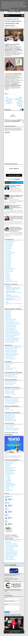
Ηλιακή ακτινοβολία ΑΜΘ (10, 559)
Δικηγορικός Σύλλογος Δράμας (11, 353)
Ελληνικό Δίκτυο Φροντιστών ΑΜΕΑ (12, 322)
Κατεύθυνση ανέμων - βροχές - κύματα (13, 540)
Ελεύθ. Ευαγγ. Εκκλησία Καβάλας (12, 400)
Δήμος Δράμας (8, 265)
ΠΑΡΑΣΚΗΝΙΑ (8, 481)
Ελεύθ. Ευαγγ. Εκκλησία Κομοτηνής (12, 398)
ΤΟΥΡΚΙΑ (7, 487)
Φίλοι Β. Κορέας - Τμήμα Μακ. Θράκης (12, 428)
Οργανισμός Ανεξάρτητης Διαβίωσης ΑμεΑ (13, 323)
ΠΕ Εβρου (7, 272)
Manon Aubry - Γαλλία (9, 418)
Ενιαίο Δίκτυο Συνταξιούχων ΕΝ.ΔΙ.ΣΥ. (12, 389)
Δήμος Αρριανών (9, 248)
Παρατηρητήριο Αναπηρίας (10, 325)
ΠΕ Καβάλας (8, 277)
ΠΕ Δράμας (8, 278)
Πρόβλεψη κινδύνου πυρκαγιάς (11, 555)
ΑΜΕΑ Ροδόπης (8, 311)
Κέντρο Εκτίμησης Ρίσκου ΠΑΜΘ (12, 546)
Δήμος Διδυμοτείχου (9, 242)
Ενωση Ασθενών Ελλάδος (10, 329)
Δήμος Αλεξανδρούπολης (10, 241)
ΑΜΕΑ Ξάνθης (8, 313)
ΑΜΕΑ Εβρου (8, 312)
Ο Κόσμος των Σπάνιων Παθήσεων (12, 332)
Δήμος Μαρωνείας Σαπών (10, 252)
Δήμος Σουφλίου (9, 247)
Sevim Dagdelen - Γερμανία (10, 417)
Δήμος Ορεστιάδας (9, 244)
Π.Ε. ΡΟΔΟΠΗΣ (8, 480)
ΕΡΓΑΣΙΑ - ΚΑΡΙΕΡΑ (9, 471)
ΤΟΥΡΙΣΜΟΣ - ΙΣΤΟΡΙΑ (10, 486)
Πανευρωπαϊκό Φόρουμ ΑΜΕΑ (11, 326)
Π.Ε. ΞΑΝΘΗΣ (8, 479)
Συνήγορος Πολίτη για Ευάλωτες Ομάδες (13, 333)
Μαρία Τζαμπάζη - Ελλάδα (9, 414)
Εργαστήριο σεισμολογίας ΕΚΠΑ (11, 553)
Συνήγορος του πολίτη (10, 392)
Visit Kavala (8, 365)
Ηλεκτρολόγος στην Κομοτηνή (11, 381)
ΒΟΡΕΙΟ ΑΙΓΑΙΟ (8, 464)
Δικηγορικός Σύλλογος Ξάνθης (11, 350)
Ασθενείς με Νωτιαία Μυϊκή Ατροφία (12, 340)
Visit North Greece (9, 369)
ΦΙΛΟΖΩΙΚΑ (8, 489)
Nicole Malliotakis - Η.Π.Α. (10, 415)
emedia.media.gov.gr (8, 577)
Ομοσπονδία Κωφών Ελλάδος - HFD (12, 335)
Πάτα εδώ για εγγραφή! (14, 175)
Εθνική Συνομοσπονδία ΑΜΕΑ (11, 319)
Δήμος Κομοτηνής (9, 251)
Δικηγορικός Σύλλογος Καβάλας (11, 351)
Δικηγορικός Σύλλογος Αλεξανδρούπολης (13, 347)
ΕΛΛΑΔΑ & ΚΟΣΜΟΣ (9, 469)
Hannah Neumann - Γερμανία (10, 419)
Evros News (8, 286)
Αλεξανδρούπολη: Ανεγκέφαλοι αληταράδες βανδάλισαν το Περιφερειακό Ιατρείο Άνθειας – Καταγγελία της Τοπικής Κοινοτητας (13, 288)
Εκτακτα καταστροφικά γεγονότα (11, 552)
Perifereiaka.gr (7, 631)
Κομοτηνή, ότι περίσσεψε (10, 425)
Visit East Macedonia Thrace (11, 368)
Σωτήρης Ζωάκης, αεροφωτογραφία (11, 374)
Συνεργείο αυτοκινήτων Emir (11, 383)
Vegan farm (8, 408)
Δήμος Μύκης (8, 255)
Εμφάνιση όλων (21, 306)
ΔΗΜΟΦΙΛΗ (8, 182)
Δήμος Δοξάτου (8, 267)
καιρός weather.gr (8, 532)
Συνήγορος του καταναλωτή (11, 393)
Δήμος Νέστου (8, 261)
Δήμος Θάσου (8, 264)
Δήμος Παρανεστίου (9, 269)
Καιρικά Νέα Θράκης (9, 549)
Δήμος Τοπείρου (8, 258)
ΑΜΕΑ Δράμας (8, 316)
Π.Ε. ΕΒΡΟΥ (8, 476)
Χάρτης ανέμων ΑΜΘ (9, 557)
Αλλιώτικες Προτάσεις (9, 384)
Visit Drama (8, 366)
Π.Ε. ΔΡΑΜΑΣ (8, 474)
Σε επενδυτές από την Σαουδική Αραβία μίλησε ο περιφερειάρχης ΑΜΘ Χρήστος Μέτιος (13, 22)
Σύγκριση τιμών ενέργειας (10, 391)
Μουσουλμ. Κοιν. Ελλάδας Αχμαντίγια (12, 401)
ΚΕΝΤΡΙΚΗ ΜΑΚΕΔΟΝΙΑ (10, 473)
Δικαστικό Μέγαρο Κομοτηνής (11, 355)
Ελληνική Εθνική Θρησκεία (10, 403)
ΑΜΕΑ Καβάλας (8, 315)
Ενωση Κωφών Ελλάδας (10, 336)
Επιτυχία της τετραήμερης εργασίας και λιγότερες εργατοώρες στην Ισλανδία (16, 196)
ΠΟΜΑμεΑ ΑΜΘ (8, 318)
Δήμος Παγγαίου (9, 262)
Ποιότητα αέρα (8, 542)
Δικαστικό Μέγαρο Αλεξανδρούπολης (12, 354)
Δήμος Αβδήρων (8, 254)
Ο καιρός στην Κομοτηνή (10, 556)
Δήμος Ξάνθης (8, 257)
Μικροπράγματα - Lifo (10, 298)
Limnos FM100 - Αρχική (10, 291)
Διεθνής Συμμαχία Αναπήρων (11, 328)
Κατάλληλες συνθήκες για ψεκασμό (12, 545)
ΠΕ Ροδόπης (8, 274)
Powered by (10, 179)
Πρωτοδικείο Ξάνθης (9, 357)
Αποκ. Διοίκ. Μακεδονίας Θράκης (11, 281)
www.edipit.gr (6, 593)
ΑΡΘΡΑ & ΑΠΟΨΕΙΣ (9, 463)
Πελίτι (7, 302)
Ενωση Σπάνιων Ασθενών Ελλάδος (12, 339)
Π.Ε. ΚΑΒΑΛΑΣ (8, 477)
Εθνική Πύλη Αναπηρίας (10, 342)
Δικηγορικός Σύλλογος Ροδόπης (11, 348)
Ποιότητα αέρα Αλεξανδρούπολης (12, 550)
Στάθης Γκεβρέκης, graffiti (9, 375)
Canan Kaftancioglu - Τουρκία (10, 420)
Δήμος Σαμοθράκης (9, 245)
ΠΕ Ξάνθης (8, 275)
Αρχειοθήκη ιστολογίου (20, 183)
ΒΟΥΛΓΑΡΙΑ (8, 466)
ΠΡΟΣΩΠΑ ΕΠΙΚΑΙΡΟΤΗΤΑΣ (11, 484)
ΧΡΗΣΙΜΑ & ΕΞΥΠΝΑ (9, 490)
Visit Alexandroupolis (9, 363)
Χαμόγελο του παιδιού (10, 409)
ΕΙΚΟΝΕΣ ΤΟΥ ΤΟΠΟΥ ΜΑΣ (11, 467)
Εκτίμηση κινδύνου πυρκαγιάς (11, 543)
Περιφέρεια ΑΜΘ (8, 279)
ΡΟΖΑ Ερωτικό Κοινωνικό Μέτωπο (12, 429)
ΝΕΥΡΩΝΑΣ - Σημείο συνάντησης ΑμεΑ (13, 338)
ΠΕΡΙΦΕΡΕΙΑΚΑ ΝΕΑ (10, 27)
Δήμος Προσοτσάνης (9, 271)
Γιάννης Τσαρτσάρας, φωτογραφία (11, 376)
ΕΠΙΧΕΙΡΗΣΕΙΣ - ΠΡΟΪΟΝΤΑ (11, 470)
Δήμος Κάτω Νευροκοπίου (10, 268)
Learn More (12, 10)
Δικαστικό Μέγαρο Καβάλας (11, 358)
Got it (17, 10)
